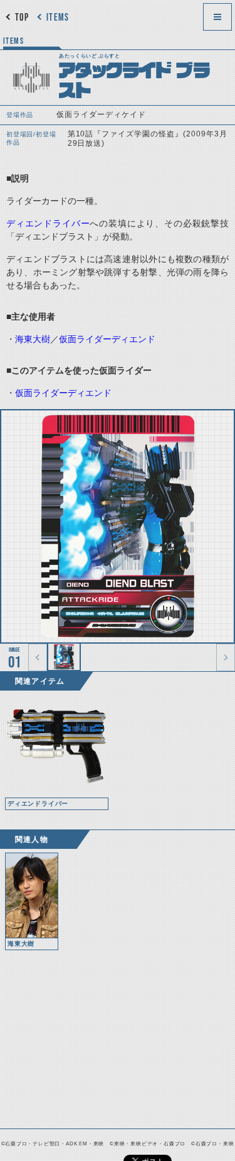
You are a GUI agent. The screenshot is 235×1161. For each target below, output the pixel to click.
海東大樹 (32, 339)
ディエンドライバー (48, 223)
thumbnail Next (225, 657)
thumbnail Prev (37, 657)
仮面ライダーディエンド (107, 339)
